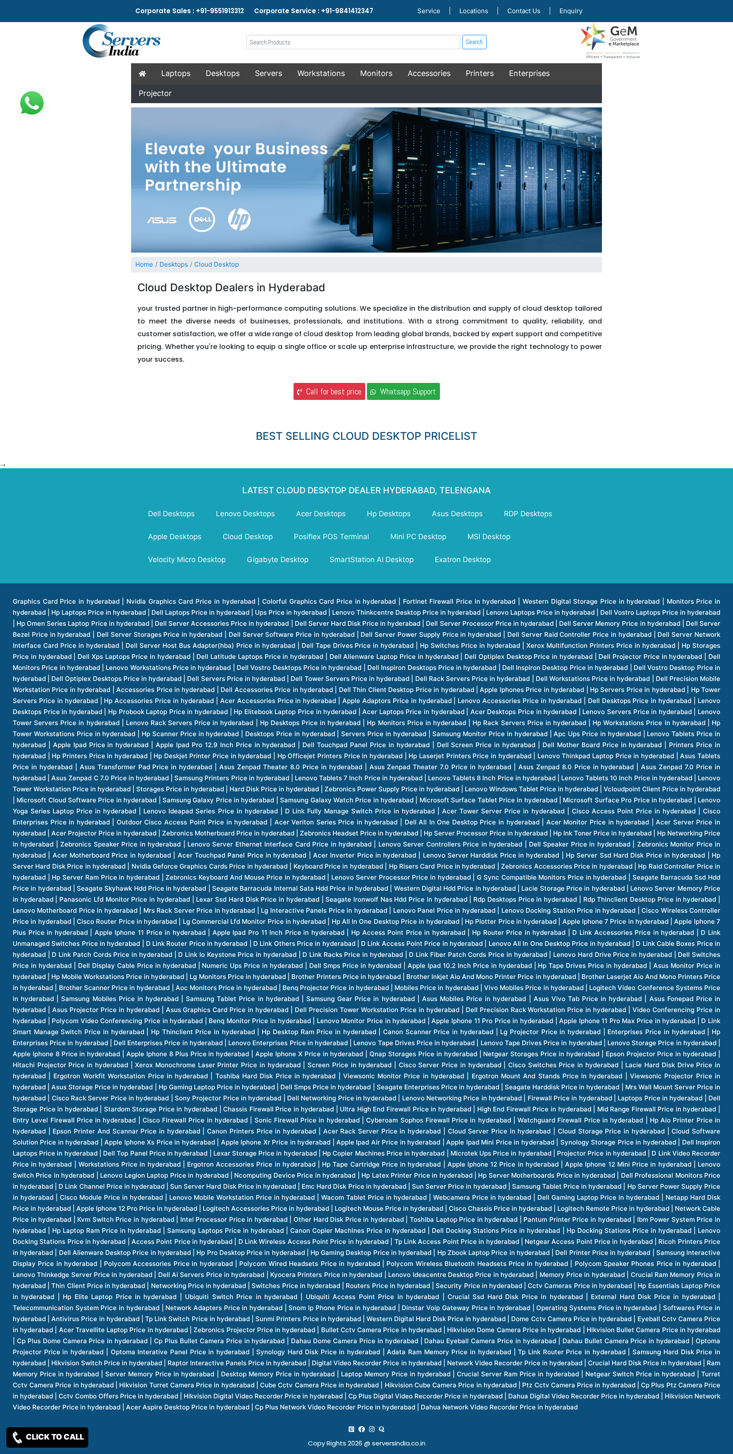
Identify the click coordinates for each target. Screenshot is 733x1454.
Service (428, 11)
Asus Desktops (457, 513)
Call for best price (331, 391)
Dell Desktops (171, 513)
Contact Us (523, 11)
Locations (473, 11)
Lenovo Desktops (245, 513)
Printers (480, 73)
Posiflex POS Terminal (331, 536)
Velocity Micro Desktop (187, 559)
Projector (155, 93)
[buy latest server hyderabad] (381, 1429)
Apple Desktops (174, 536)
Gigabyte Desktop (277, 559)
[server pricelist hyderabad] (372, 1429)
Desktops (223, 73)
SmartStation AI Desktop (372, 559)
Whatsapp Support (406, 391)
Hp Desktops (389, 513)
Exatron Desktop (463, 559)
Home (144, 264)
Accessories (429, 73)
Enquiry (571, 11)
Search (474, 42)
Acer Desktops (321, 513)
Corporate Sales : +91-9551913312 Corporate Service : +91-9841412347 (254, 10)
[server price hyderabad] (361, 1429)
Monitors (376, 73)
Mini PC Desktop (418, 536)
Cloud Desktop (216, 264)
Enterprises (529, 73)
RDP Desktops (528, 513)
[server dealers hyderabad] (351, 1429)
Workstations (321, 73)
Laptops (175, 73)
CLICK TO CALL (54, 1436)
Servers (268, 73)
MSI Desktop (488, 536)
